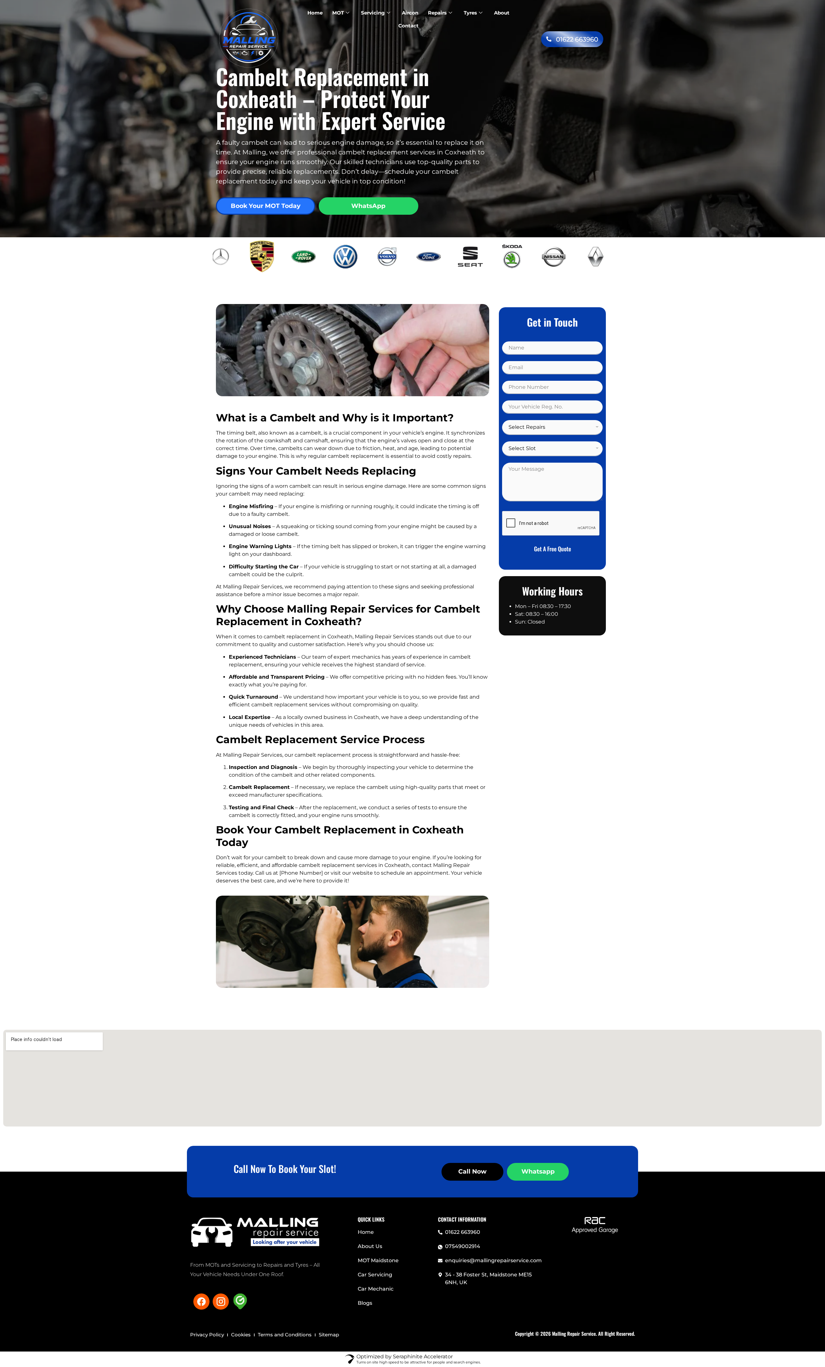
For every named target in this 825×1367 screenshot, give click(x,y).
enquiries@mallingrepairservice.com (493, 1260)
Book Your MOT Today (265, 206)
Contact (408, 26)
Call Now (472, 1171)
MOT (338, 13)
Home (315, 13)
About (502, 13)
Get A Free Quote (552, 549)
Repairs (437, 13)
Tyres (470, 13)
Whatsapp (538, 1171)
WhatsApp (368, 206)
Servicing (373, 13)
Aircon (410, 13)
